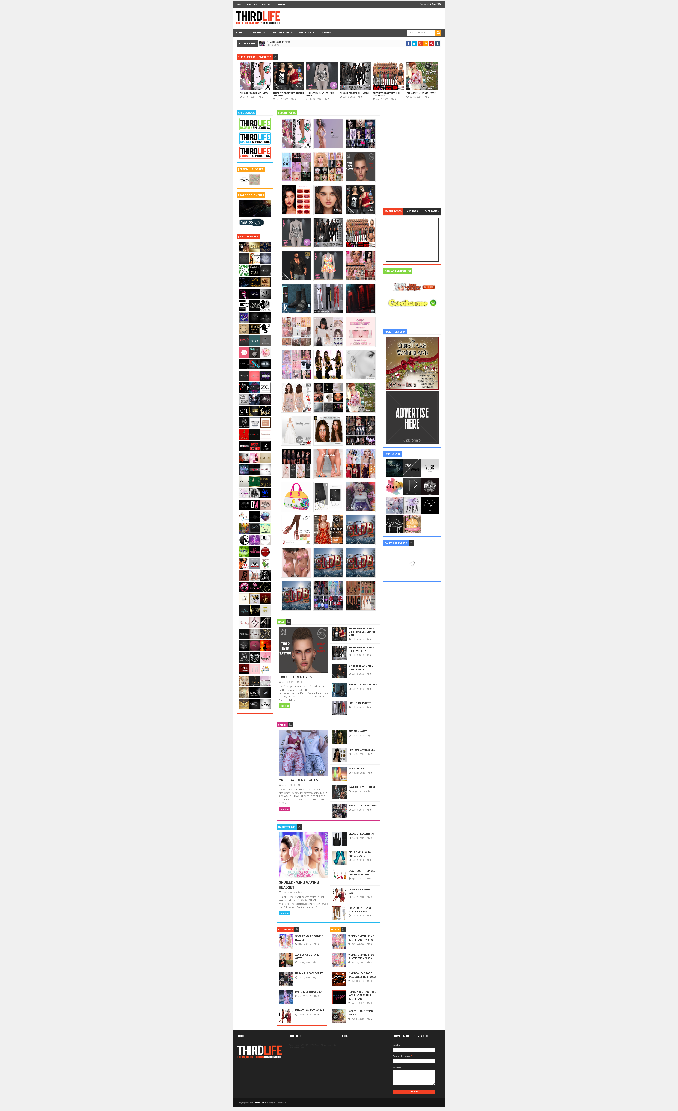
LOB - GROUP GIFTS (360, 703)
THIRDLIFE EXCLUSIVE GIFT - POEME (387, 93)
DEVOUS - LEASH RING (361, 834)
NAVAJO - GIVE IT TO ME (362, 787)
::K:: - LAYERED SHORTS (298, 779)
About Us (252, 4)
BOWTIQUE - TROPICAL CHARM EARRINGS (362, 872)
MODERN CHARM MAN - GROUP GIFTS (362, 667)
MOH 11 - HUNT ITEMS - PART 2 (361, 1012)
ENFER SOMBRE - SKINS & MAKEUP (283, 42)
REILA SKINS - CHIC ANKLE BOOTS (360, 854)
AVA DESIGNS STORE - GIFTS (307, 956)
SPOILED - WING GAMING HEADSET (299, 885)
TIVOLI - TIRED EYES (295, 676)
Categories (254, 32)
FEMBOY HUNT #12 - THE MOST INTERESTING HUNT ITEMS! (362, 995)
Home (239, 4)
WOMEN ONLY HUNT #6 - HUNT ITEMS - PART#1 (362, 956)
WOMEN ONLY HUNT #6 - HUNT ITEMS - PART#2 (362, 937)
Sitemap (281, 4)
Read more (284, 706)
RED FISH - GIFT (358, 731)
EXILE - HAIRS (356, 768)
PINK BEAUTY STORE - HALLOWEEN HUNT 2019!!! (362, 975)
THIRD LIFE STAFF (280, 32)
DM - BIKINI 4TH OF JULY (309, 992)
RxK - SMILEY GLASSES (362, 750)
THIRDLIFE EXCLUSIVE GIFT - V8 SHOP (321, 93)
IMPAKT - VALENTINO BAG (360, 891)
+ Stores (325, 32)
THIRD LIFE (260, 1102)
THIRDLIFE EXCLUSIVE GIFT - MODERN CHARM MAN (362, 631)
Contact (267, 4)
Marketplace (306, 32)
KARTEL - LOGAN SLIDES (363, 684)
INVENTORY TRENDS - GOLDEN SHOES (361, 909)
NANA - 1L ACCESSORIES (363, 805)
